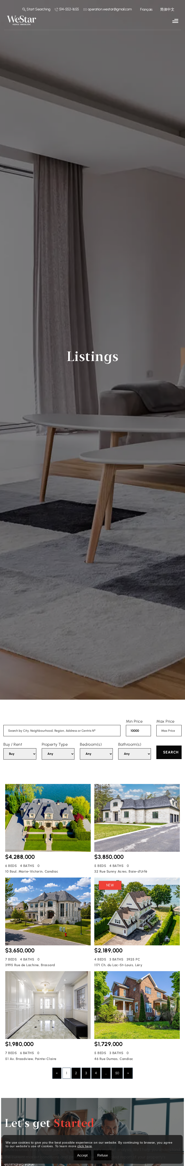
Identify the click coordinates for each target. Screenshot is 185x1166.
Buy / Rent (12, 744)
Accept (82, 1155)
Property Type (55, 744)
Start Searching (38, 9)
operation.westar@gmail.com (109, 9)
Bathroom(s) (129, 744)
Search (170, 752)
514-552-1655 (68, 9)
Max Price (165, 721)
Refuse (102, 1155)
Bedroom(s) (91, 744)
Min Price (134, 721)
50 (117, 1073)
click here (84, 1146)
